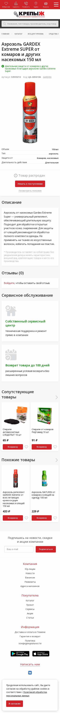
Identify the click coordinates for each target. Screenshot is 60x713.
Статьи (30, 617)
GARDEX (47, 77)
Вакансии (30, 577)
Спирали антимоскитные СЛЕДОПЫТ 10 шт (12, 432)
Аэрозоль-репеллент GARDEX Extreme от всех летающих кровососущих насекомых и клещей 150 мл (14, 499)
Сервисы (30, 609)
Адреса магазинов (30, 586)
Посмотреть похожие (30, 190)
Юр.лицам (30, 568)
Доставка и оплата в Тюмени (30, 632)
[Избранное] (26, 447)
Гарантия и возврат (30, 636)
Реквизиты (30, 581)
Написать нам (30, 664)
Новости (30, 573)
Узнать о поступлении (30, 183)
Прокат (30, 604)
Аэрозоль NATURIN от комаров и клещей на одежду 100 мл (43, 495)
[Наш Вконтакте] (30, 672)
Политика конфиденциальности (30, 642)
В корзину (13, 446)
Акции (30, 613)
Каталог (30, 600)
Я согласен (14, 703)
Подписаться (46, 549)
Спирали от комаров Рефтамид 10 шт (42, 430)
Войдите (9, 283)
